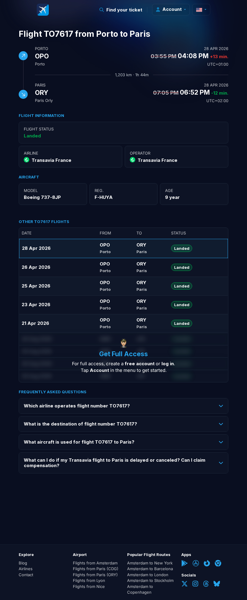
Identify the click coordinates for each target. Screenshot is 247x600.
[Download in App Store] (195, 564)
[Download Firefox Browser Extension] (207, 564)
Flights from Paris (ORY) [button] (95, 574)
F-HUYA (104, 197)
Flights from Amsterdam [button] (95, 563)
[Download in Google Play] (184, 564)
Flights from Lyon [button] (89, 580)
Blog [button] (23, 563)
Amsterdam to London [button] (147, 574)
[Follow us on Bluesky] (217, 584)
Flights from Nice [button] (89, 586)
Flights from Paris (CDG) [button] (95, 568)
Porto (41, 48)
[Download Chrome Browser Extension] (218, 564)
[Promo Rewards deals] (43, 9)
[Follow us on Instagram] (195, 584)
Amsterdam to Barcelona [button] (150, 568)
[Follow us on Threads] (206, 584)
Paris (40, 85)
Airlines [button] (26, 568)
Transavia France (51, 160)
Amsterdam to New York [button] (150, 563)
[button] (121, 10)
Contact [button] (26, 574)
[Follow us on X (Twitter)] (184, 584)
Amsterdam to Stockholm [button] (150, 580)
